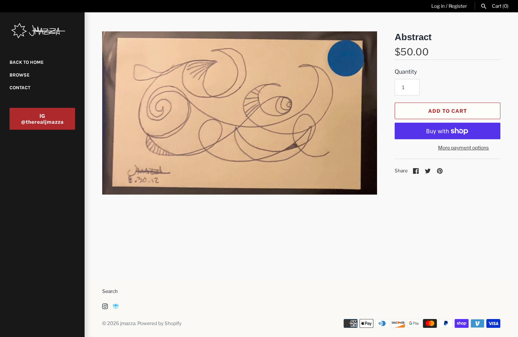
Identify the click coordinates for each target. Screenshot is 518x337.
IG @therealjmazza (42, 119)
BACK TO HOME (27, 62)
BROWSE (20, 75)
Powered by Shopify (159, 323)
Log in (438, 6)
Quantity (406, 71)
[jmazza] (42, 31)
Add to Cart (447, 111)
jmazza (127, 323)
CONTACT (20, 87)
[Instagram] (105, 307)
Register (458, 6)
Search (110, 291)
